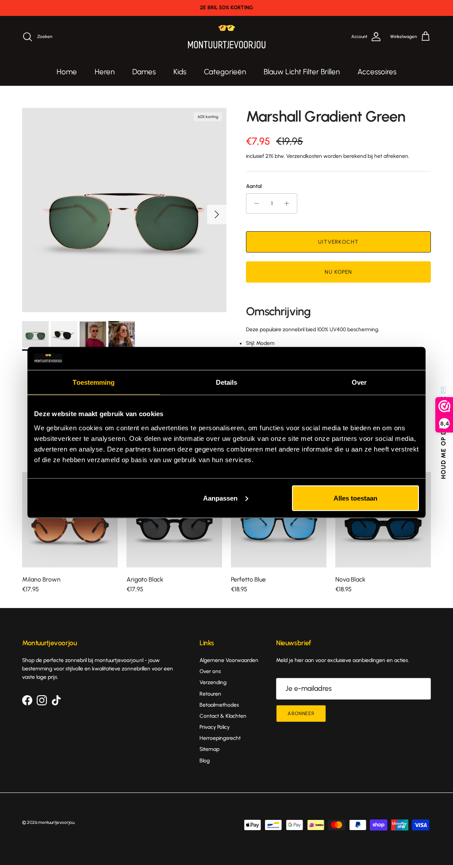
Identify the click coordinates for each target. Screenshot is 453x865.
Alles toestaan (355, 497)
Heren (105, 71)
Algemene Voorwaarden (229, 660)
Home (67, 71)
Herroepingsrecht (220, 738)
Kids (179, 71)
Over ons (210, 671)
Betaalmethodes (219, 705)
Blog (205, 761)
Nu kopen (339, 272)
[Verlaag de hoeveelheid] (254, 203)
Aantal (254, 186)
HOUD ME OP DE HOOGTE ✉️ (443, 432)
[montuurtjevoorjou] (227, 37)
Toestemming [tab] (94, 382)
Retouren (210, 694)
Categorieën (225, 71)
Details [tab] (227, 382)
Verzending (213, 682)
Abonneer (301, 713)
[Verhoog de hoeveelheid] (289, 203)
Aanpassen (220, 497)
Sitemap (209, 749)
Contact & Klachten (223, 716)
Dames (144, 71)
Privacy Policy (215, 727)
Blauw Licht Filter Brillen (302, 71)
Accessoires (376, 71)
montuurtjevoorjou (56, 822)
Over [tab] (359, 382)
